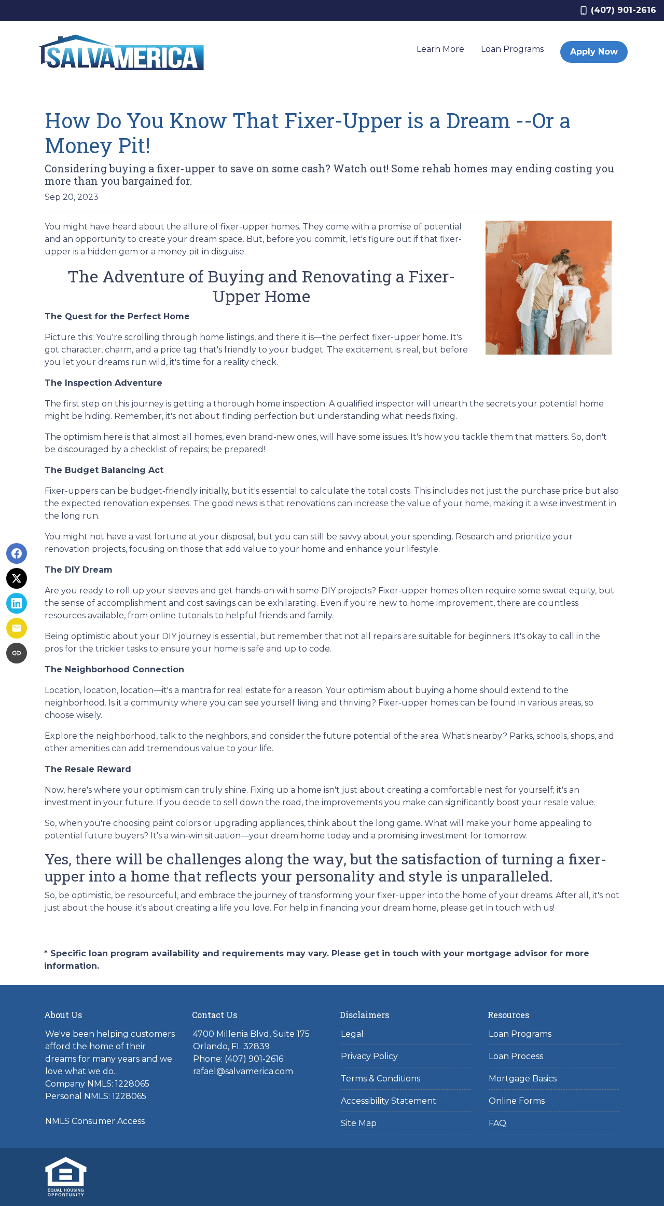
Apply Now (594, 52)
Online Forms (517, 1101)
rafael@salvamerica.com (243, 1071)
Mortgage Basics (523, 1078)
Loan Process (516, 1056)
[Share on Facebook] (16, 553)
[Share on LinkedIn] (16, 603)
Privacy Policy (369, 1056)
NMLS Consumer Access (95, 1121)
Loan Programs (512, 49)
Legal (352, 1034)
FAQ (497, 1123)
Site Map (359, 1123)
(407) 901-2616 (623, 10)
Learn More (440, 49)
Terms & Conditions (380, 1078)
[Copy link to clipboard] (16, 653)
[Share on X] (16, 578)
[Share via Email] (16, 628)
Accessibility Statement (388, 1101)
